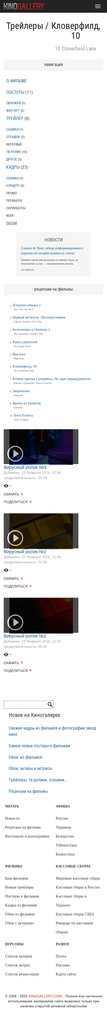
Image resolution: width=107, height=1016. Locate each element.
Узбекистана (66, 845)
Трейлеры (24, 26)
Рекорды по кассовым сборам (74, 927)
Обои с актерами (19, 923)
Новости (12, 818)
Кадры (13, 167)
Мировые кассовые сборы (78, 878)
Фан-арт (13, 110)
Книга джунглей (25, 342)
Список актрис (17, 965)
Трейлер (14, 119)
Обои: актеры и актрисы (30, 769)
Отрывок (13, 137)
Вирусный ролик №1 (25, 636)
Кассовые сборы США (75, 914)
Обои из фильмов (20, 914)
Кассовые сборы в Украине (71, 900)
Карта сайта (66, 974)
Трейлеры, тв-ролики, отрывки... (38, 780)
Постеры (15, 93)
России (62, 818)
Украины (63, 827)
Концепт (13, 185)
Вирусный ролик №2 (25, 551)
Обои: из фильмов (25, 757)
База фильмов (16, 878)
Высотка (19, 354)
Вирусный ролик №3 (25, 467)
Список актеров (18, 956)
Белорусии (65, 836)
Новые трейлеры (19, 887)
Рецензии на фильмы (28, 792)
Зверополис (21, 391)
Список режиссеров (22, 974)
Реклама (63, 965)
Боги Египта (23, 415)
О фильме (16, 81)
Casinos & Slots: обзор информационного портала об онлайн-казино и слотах (52, 250)
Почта (61, 956)
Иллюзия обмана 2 (27, 305)
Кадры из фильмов (21, 905)
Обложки (13, 103)
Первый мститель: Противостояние (39, 317)
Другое (11, 159)
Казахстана (65, 854)
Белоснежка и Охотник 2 (31, 329)
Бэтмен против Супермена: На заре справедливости (52, 379)
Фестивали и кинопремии (27, 836)
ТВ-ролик (13, 152)
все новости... (28, 269)
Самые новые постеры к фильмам (39, 746)
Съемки (12, 129)
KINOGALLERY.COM (45, 996)
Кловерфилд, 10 (25, 366)
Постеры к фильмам (22, 896)
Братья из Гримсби (27, 403)
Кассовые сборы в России (78, 887)
